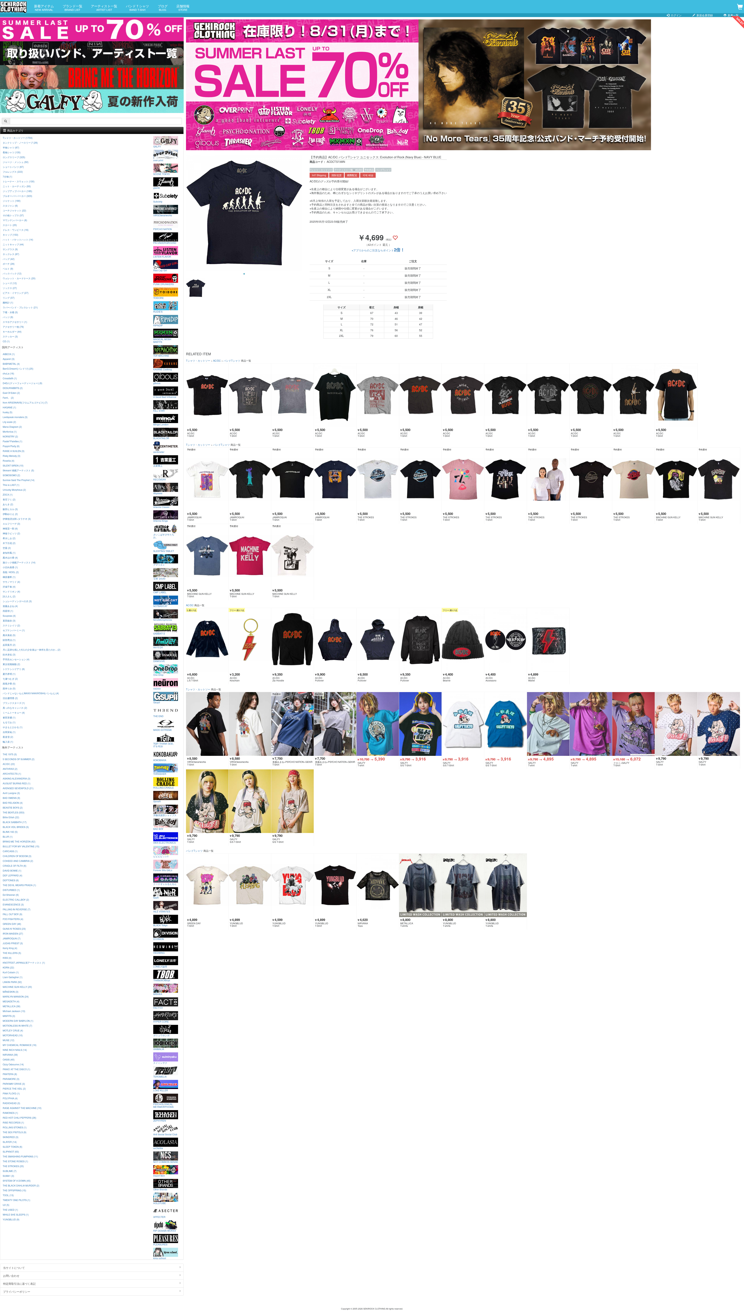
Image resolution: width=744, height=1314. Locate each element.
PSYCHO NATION (162, 228)
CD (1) (6, 341)
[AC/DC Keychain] (250, 640)
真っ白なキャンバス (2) (15, 707)
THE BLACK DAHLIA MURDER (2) (21, 1185)
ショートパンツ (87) (13, 166)
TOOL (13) (8, 1195)
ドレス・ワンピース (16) (15, 229)
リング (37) (9, 297)
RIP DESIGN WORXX (164, 1230)
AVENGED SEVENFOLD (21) (18, 788)
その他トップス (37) (13, 215)
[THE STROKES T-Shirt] (377, 479)
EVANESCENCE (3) (13, 904)
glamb (156, 187)
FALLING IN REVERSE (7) (16, 909)
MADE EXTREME (162, 729)
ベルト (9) (8, 268)
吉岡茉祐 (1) (9, 732)
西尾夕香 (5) (9, 683)
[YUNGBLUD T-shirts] (463, 885)
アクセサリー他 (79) (13, 326)
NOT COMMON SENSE (165, 1161)
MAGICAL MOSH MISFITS (162, 340)
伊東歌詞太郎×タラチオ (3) (17, 518)
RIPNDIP (158, 325)
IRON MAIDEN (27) (13, 933)
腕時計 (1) (8, 302)
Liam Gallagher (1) (12, 977)
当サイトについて (14, 1268)
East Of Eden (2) (11, 392)
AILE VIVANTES (161, 911)
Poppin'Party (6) (11, 446)
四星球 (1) (8, 610)
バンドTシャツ (383, 169)
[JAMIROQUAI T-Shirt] (207, 479)
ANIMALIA (158, 1048)
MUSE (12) (8, 1040)
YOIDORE (158, 297)
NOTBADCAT (160, 605)
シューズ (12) (10, 283)
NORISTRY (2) (10, 436)
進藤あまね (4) (10, 606)
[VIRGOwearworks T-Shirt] (207, 724)
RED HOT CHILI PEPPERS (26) (19, 1117)
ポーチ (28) (9, 263)
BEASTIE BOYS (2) (13, 807)
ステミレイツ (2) (11, 625)
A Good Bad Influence (164, 396)
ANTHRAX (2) (10, 768)
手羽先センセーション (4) (16, 659)
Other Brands (160, 1189)
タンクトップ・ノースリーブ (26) (20, 142)
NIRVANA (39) (10, 1054)
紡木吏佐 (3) (9, 654)
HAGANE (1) (9, 407)
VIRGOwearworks (162, 215)
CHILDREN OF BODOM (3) (17, 856)
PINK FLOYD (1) (11, 1093)
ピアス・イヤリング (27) (15, 292)
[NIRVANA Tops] (377, 885)
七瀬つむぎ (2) (10, 678)
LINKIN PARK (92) (12, 982)
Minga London (161, 424)
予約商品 (369, 169)
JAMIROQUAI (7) (12, 938)
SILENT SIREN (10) (13, 465)
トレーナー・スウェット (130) (18, 181)
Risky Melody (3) (11, 455)
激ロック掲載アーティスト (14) (19, 562)
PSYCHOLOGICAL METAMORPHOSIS (163, 1105)
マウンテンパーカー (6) (15, 220)
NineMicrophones (162, 619)
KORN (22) (8, 967)
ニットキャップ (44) (13, 244)
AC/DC (359, 169)
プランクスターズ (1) (14, 702)
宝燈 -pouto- (159, 578)
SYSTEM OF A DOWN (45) (17, 1180)
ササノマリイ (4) (11, 581)
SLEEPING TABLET (163, 550)
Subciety (157, 201)
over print (158, 160)
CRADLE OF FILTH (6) (14, 865)
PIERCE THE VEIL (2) (14, 1088)
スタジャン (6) (10, 205)
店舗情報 (182, 7)
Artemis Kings (160, 520)
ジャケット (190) (12, 200)
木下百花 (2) (9, 543)
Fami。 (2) (8, 397)
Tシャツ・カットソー (321, 169)
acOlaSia (158, 1147)
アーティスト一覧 (104, 7)
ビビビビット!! (160, 856)
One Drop (158, 674)
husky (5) (7, 412)
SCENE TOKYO (161, 173)
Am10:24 (158, 647)
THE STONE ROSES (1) (15, 1161)
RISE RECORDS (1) (13, 1122)
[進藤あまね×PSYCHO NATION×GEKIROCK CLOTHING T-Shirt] (292, 724)
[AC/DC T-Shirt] (207, 395)
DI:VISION (158, 938)
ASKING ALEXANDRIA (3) (16, 778)
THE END (158, 715)
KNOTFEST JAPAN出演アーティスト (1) (24, 962)
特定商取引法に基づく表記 (19, 1284)
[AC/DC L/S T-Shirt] (207, 640)
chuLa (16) (8, 373)
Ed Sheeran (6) (11, 894)
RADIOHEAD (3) (11, 1103)
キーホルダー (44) (12, 331)
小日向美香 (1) (10, 567)
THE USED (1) (10, 1209)
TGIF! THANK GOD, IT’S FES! (163, 745)
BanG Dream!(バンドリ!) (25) (18, 368)
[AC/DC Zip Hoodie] (292, 640)
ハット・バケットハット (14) (18, 239)
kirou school (159, 1258)
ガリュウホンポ (161, 1035)
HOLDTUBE (159, 1202)
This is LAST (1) (11, 484)
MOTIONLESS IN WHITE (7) (17, 1025)
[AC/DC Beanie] (463, 640)
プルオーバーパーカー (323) (17, 195)
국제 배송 (368, 175)
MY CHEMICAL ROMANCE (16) (19, 1045)
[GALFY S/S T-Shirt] (420, 724)
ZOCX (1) (8, 494)
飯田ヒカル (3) (10, 509)
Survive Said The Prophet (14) (18, 480)
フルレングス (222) (13, 171)
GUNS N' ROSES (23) (14, 928)
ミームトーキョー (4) (14, 712)
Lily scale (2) (9, 421)
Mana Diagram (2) (12, 426)
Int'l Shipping (319, 175)
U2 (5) (6, 1204)
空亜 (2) (7, 547)
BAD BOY (158, 828)
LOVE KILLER (160, 1090)
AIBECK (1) (9, 354)
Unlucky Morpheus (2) (14, 489)
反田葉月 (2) (9, 644)
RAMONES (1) (10, 1112)
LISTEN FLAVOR (162, 256)
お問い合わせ (11, 1276)
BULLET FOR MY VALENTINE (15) (21, 846)
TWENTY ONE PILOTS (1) (16, 1200)
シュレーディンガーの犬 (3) (17, 601)
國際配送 (352, 175)
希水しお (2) (9, 538)
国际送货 (337, 175)
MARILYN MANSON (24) (16, 996)
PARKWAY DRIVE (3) (14, 1083)
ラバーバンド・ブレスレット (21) (20, 307)
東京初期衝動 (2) (11, 664)
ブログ (163, 7)
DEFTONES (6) (11, 880)
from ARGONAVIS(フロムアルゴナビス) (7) (25, 402)
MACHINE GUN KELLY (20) (17, 986)
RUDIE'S (158, 311)
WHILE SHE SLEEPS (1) (16, 1214)
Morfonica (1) (10, 431)
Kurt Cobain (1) (11, 972)
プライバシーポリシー (16, 1291)
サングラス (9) (10, 249)
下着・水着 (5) (10, 312)
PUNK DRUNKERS (163, 283)
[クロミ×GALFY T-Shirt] (633, 724)
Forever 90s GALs (162, 870)
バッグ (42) (9, 258)
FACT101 (158, 1007)
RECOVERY (159, 479)
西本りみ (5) (9, 688)
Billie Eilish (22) (11, 817)
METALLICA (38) (11, 1006)
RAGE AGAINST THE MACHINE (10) (22, 1108)
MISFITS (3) (9, 1015)
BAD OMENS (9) (11, 797)
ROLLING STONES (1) (15, 1127)
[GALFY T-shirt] (377, 724)
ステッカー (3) (10, 336)
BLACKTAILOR (161, 438)
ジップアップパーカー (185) (17, 191)
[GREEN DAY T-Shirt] (207, 885)
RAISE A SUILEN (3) (13, 451)
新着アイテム (44, 7)
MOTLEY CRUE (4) (13, 1030)
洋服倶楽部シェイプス (165, 815)
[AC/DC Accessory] (505, 640)
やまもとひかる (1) (12, 727)
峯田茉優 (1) (9, 717)
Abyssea (157, 493)
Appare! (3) (9, 358)
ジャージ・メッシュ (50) (15, 162)
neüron (157, 688)
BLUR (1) (8, 836)
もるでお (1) (9, 722)
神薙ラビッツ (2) (11, 533)
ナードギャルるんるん (165, 883)
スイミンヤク (160, 1062)
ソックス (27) (10, 288)
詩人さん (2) (9, 596)
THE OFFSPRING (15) (14, 1190)
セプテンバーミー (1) (14, 630)
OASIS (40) (9, 1059)
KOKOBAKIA (159, 759)
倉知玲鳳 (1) (9, 552)
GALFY (157, 146)
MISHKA (157, 993)
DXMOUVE (159, 660)
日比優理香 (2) (10, 698)
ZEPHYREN (159, 1120)
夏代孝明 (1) (9, 673)
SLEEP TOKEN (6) (12, 1146)
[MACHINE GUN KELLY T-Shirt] (676, 479)
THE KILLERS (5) (12, 952)
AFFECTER (159, 1216)
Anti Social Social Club (165, 1134)
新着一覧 (733, 15)
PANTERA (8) (10, 1074)
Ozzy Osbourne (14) (13, 1064)
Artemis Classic (161, 506)
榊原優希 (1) (9, 577)
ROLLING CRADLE (163, 787)
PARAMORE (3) (11, 1078)
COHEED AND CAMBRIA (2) (18, 860)
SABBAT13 (159, 633)
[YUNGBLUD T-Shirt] (250, 885)
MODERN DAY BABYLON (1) (18, 1020)
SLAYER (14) (10, 1141)
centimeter (158, 451)
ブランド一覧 (72, 7)
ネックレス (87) (11, 254)
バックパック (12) (12, 273)
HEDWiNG (158, 952)
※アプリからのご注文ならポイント (378, 250)
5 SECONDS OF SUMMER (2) (18, 759)
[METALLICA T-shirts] (420, 885)
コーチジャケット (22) (14, 210)
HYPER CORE (161, 1021)
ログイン (676, 15)
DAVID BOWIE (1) (12, 870)
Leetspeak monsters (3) (15, 417)
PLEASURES (160, 1244)
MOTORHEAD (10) (13, 1035)
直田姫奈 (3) (9, 620)
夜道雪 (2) (8, 736)
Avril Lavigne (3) (11, 793)
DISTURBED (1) (11, 890)
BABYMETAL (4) (11, 363)
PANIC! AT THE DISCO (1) (16, 1069)
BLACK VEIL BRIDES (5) (16, 827)
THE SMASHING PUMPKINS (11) (20, 1156)
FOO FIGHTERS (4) (13, 919)
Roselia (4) (8, 460)
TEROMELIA (160, 1076)
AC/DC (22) (9, 764)
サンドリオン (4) (11, 591)
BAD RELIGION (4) (13, 802)
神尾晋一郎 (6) (10, 528)
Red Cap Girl (160, 270)
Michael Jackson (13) (14, 1011)
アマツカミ (159, 564)
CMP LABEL (159, 592)
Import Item (159, 1175)
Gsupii (156, 702)
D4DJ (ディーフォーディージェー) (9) (22, 383)
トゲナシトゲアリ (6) (14, 669)
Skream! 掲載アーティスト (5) (18, 470)
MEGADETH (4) (11, 1001)
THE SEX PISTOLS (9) (14, 1132)
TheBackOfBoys (161, 980)
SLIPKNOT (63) (11, 1151)
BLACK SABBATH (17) (15, 822)
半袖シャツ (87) (11, 147)
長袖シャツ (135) (12, 152)
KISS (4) (7, 957)
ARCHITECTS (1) (12, 773)
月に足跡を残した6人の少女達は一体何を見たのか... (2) (31, 649)
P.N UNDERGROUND (164, 242)
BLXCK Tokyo (160, 925)
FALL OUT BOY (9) (12, 914)
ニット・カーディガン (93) (17, 186)
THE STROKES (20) (13, 1166)
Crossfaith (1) (10, 378)
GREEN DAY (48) (12, 923)
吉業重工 (158, 465)
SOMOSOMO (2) (11, 475)
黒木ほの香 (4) (10, 557)
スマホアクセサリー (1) (15, 321)
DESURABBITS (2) (13, 388)
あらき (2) (8, 504)
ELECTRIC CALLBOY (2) (16, 899)
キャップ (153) (10, 234)
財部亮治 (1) (9, 639)
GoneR (157, 801)
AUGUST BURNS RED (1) (16, 783)
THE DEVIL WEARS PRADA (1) (19, 885)
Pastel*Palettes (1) (12, 441)
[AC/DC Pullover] (335, 640)
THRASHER (159, 773)
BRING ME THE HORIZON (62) (19, 841)
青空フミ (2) (9, 499)
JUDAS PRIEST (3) (13, 943)
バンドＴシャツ (137, 7)
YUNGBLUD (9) (11, 1219)
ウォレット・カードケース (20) (19, 278)
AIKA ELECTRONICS (164, 842)
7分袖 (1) (7, 176)
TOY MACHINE (161, 355)
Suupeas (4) (9, 615)
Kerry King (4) (10, 948)
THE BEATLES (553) (13, 812)
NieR (156, 897)
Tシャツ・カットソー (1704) (18, 137)
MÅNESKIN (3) (10, 991)
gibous (156, 383)
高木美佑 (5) (9, 635)
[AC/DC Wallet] (548, 640)
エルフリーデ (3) (11, 523)
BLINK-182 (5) (10, 831)
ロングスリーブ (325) (14, 157)
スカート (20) (10, 225)
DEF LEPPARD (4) (12, 875)
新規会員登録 (704, 15)
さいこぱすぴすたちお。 (163, 536)
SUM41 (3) (8, 1175)
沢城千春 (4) (9, 586)
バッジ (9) (8, 317)
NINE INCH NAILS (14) (15, 1049)
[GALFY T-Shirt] (676, 724)
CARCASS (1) (10, 851)
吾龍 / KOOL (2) (11, 572)
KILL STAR (159, 410)
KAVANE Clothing (162, 369)
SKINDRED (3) (10, 1137)
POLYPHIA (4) (10, 1098)
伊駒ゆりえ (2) (10, 514)
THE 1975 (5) (10, 754)
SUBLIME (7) (9, 1171)
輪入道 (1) (8, 741)
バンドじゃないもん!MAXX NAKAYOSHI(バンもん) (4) (31, 693)
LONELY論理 (160, 966)
